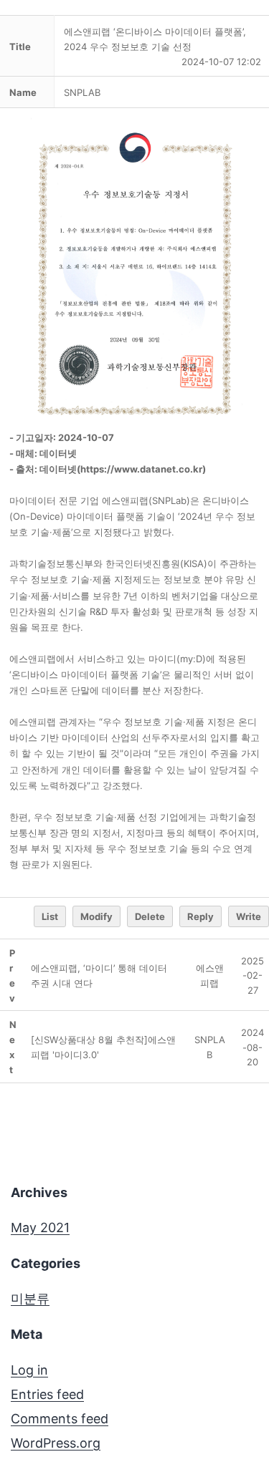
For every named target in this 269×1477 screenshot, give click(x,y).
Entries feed (47, 1394)
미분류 (30, 1298)
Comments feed (59, 1418)
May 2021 (40, 1227)
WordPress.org (55, 1443)
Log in (29, 1369)
